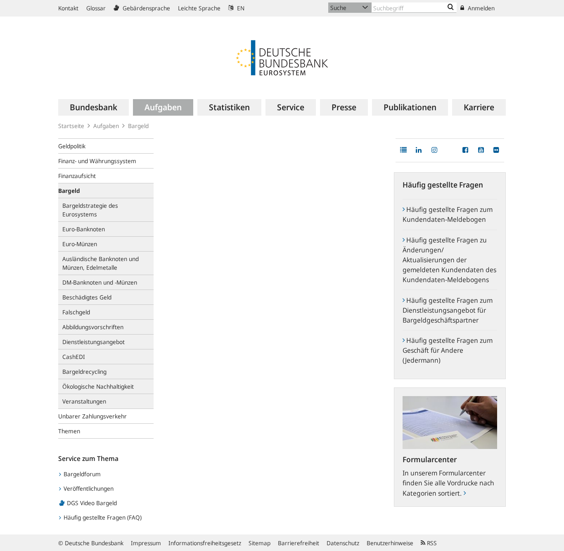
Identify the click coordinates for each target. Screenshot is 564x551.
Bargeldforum (81, 474)
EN (239, 8)
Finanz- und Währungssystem (97, 161)
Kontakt (68, 8)
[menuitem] (93, 107)
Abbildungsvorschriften (92, 327)
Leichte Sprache (199, 8)
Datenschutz (343, 543)
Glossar (96, 8)
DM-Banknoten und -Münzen (99, 282)
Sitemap (259, 543)
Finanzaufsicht (77, 176)
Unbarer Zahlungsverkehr (92, 416)
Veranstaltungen (84, 401)
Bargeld (138, 126)
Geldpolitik (71, 146)
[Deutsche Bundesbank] (282, 57)
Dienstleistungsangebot (93, 342)
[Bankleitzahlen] (451, 7)
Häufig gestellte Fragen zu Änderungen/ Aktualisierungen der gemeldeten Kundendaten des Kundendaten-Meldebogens (449, 259)
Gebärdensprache (145, 8)
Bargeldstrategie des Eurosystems (90, 210)
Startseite (71, 126)
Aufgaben (106, 126)
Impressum (146, 543)
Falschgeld (76, 312)
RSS (431, 543)
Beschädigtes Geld (86, 297)
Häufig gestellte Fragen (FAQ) (102, 517)
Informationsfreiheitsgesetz (204, 543)
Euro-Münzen (79, 244)
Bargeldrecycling (84, 371)
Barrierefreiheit (298, 543)
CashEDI (73, 357)
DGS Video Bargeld (91, 503)
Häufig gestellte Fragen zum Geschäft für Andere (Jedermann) (448, 350)
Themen (69, 431)
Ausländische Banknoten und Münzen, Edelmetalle (100, 263)
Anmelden (480, 8)
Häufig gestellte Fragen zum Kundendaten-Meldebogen (448, 214)
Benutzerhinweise (390, 543)
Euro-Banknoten (83, 229)
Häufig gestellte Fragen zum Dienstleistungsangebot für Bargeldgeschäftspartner (448, 310)
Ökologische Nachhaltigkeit (98, 386)
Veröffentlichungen (88, 488)
